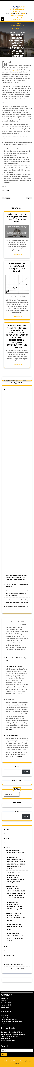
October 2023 (5, 1007)
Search (17, 767)
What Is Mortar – (10, 700)
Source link (5, 190)
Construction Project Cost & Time (15, 622)
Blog (7, 946)
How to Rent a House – (12, 735)
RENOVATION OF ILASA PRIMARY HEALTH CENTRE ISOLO (15, 927)
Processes (9, 843)
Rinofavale (15, 70)
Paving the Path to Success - (10, 1036)
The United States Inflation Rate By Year (13, 1034)
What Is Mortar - (6, 1038)
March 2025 (5, 999)
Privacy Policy (10, 955)
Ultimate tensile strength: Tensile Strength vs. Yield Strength (17, 267)
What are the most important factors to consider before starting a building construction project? (17, 593)
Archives (17, 789)
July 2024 (4, 1001)
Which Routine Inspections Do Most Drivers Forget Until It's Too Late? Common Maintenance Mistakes (16, 577)
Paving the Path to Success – (14, 666)
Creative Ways (5, 1024)
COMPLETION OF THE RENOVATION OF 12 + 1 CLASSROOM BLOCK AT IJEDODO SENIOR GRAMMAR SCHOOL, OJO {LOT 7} (15, 877)
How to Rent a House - (8, 1040)
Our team (8, 834)
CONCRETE (4, 1017)
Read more (9, 652)
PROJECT (8, 847)
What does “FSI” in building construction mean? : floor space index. (17, 218)
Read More (17, 254)
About (7, 838)
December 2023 (6, 1003)
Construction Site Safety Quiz (14, 964)
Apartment (4, 1015)
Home (13, 5)
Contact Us (9, 951)
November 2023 (6, 1005)
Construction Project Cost (9, 1019)
